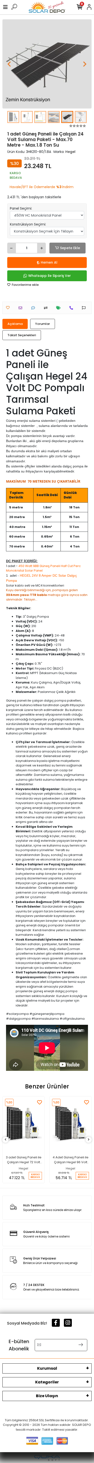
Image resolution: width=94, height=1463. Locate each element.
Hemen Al (49, 262)
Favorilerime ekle (25, 284)
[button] (9, 64)
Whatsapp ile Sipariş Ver (49, 275)
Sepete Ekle (70, 248)
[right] (89, 1139)
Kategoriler (47, 1382)
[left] (5, 1139)
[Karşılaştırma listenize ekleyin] (47, 308)
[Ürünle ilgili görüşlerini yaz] (34, 308)
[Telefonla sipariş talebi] (72, 308)
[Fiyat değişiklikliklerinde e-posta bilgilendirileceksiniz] (59, 308)
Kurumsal (47, 1368)
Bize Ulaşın (47, 1396)
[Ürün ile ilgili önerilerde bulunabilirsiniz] (85, 308)
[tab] (15, 324)
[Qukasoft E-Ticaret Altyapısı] (47, 1458)
